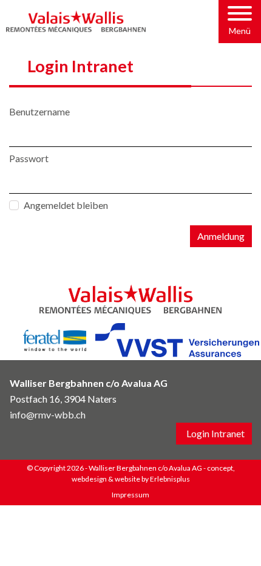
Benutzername (39, 111)
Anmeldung (221, 236)
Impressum (130, 494)
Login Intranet (215, 433)
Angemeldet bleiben (66, 205)
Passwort (29, 158)
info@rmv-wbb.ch (48, 414)
